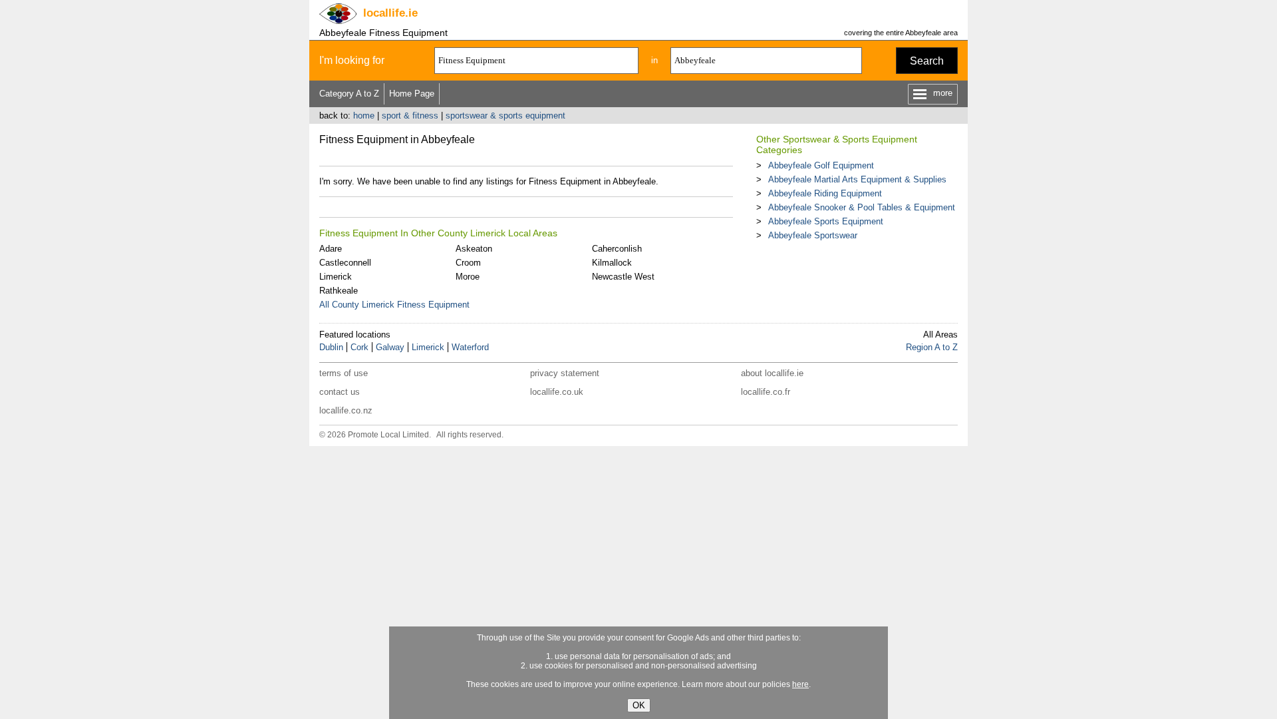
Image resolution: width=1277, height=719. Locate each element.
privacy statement (564, 373)
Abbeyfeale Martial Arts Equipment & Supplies (857, 179)
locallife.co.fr (765, 392)
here (800, 684)
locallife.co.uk (556, 392)
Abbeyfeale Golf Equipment (821, 165)
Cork (359, 347)
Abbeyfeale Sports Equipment (825, 221)
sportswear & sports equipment (505, 115)
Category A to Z (349, 94)
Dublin (331, 347)
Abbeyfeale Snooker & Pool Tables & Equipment (861, 207)
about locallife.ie (772, 373)
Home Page (411, 94)
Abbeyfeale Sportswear (812, 235)
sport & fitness (410, 115)
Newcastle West (623, 277)
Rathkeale (338, 291)
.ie (390, 13)
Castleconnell (345, 263)
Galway (390, 347)
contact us (339, 392)
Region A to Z (932, 347)
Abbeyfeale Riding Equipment (825, 193)
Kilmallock (612, 263)
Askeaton (474, 249)
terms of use (343, 373)
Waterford (470, 347)
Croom (468, 263)
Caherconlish (617, 249)
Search (927, 61)
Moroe (468, 277)
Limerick (335, 277)
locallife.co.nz (345, 410)
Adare (330, 249)
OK (639, 705)
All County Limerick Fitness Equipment (394, 305)
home (363, 115)
